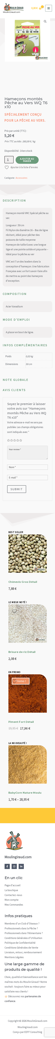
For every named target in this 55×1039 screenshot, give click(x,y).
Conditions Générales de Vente (21, 947)
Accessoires (21, 177)
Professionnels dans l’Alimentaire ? (24, 933)
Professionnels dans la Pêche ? (21, 928)
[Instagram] (14, 866)
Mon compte (11, 899)
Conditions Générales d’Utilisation (23, 938)
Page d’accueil (12, 885)
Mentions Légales (14, 957)
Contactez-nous (13, 895)
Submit (17, 489)
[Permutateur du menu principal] (48, 8)
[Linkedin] (21, 866)
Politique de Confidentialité (20, 942)
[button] (45, 21)
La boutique (11, 890)
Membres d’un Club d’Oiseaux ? (22, 923)
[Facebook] (7, 866)
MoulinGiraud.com (11, 12)
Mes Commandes (14, 904)
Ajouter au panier (27, 160)
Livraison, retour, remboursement (23, 952)
